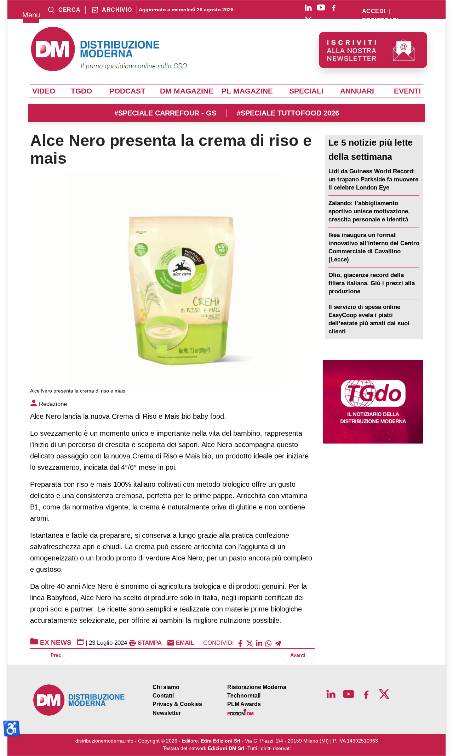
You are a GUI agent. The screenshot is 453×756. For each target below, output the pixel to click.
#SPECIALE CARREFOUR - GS (165, 113)
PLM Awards (244, 704)
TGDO (81, 91)
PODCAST (127, 91)
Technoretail (243, 696)
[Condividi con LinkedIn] (259, 642)
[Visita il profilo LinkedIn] (308, 7)
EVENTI (407, 91)
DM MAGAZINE (186, 91)
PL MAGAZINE (247, 91)
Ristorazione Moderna (256, 687)
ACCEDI (373, 11)
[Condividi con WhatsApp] (268, 642)
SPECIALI (306, 91)
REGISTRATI (380, 20)
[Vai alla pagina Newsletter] (373, 50)
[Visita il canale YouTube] (321, 7)
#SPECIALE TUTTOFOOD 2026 (288, 113)
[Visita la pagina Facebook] (333, 7)
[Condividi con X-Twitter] (249, 642)
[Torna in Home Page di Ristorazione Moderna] (79, 700)
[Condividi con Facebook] (240, 642)
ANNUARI (357, 91)
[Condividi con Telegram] (277, 642)
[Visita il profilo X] (308, 20)
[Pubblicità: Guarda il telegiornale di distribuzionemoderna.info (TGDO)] (373, 402)
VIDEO (43, 91)
